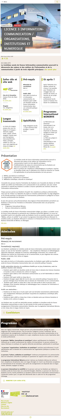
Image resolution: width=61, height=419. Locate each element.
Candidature (13, 312)
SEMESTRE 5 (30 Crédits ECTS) (15, 380)
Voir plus (4, 223)
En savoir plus (50, 69)
